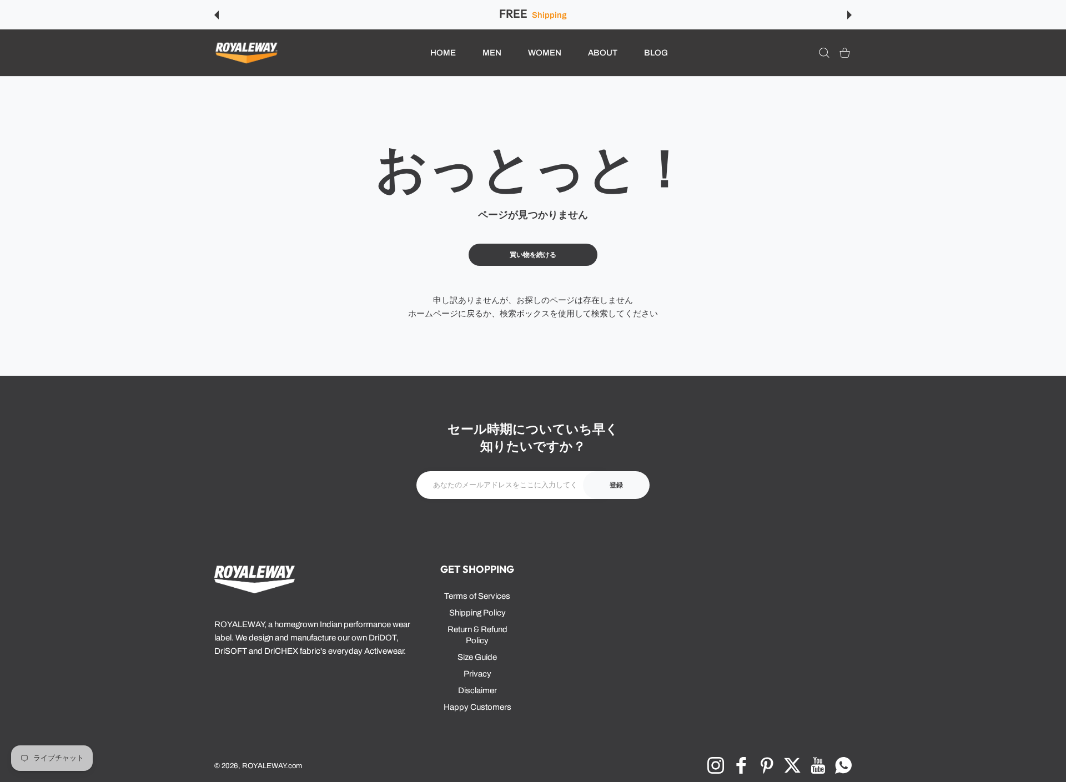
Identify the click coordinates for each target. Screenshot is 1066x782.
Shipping (549, 15)
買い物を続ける (533, 255)
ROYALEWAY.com (272, 765)
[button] (216, 15)
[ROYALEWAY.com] (246, 53)
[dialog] (824, 53)
